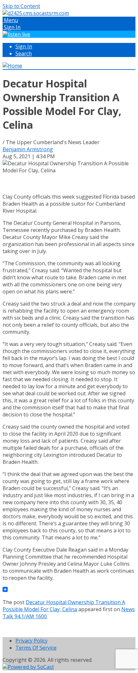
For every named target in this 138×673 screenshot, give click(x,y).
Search (23, 53)
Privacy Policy (31, 640)
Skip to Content (21, 6)
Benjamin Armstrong (28, 149)
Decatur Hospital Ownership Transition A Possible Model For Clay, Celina (64, 606)
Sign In (23, 46)
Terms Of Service (35, 647)
